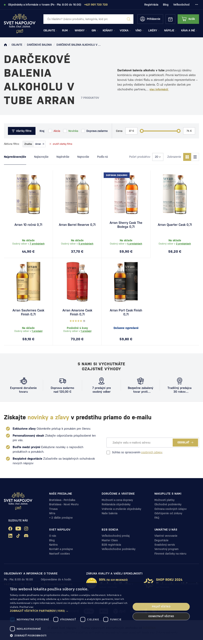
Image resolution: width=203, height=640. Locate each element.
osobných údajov (151, 452)
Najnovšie (83, 156)
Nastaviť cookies (59, 553)
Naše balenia (109, 513)
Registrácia (151, 4)
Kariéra (53, 544)
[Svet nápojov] (5, 44)
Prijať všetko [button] (161, 606)
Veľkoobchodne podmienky (118, 549)
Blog (166, 4)
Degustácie (161, 540)
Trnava (53, 508)
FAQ (156, 517)
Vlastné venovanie (165, 535)
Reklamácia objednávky (116, 504)
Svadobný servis (164, 544)
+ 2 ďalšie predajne (61, 517)
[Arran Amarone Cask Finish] (77, 282)
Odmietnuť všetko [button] (161, 616)
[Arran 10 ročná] (28, 194)
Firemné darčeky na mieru (170, 553)
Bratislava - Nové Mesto (64, 504)
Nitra (52, 513)
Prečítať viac (26, 607)
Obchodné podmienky (167, 504)
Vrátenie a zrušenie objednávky (121, 508)
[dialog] (101, 611)
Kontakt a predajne (61, 549)
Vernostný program (166, 549)
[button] (69, 611)
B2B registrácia (111, 544)
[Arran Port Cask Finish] (126, 282)
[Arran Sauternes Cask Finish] (28, 282)
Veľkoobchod (181, 4)
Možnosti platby (164, 500)
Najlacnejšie (41, 156)
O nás (52, 535)
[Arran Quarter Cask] (174, 194)
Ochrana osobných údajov (170, 508)
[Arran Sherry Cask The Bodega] (126, 194)
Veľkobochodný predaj (116, 535)
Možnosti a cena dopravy (117, 500)
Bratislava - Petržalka (62, 500)
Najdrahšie (62, 156)
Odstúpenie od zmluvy (168, 513)
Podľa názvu (104, 156)
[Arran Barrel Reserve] (77, 194)
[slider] (142, 131)
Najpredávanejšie (15, 156)
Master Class (110, 540)
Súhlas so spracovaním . (137, 452)
